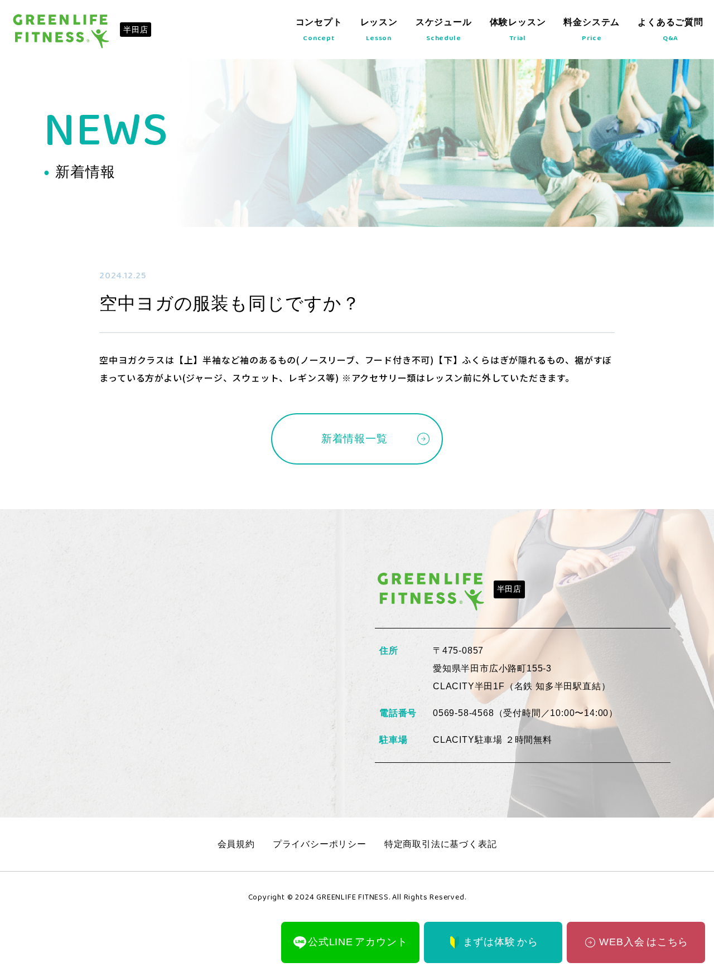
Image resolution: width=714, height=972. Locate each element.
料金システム (591, 30)
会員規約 (236, 844)
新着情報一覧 (354, 438)
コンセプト (319, 30)
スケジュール (444, 30)
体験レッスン (518, 30)
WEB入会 (635, 942)
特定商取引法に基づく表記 (440, 844)
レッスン (379, 30)
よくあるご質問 (670, 30)
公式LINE (357, 941)
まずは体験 (500, 941)
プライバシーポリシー (319, 844)
